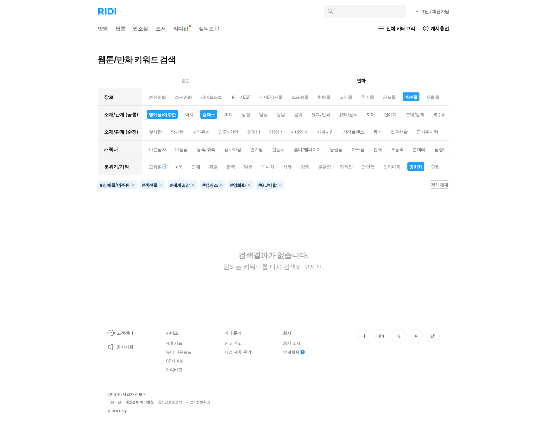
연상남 (275, 132)
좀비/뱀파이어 (307, 149)
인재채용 (291, 351)
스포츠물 (300, 97)
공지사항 (125, 346)
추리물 (367, 97)
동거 (377, 132)
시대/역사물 (271, 97)
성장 (246, 114)
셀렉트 (206, 28)
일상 (263, 114)
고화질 (155, 166)
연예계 (390, 114)
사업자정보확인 (198, 402)
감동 (305, 166)
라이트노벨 (212, 97)
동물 (281, 114)
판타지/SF (241, 97)
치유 (287, 166)
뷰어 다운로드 (179, 351)
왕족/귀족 (206, 149)
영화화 (415, 166)
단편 (435, 166)
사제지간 (325, 132)
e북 (179, 166)
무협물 (432, 97)
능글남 (336, 149)
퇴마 (371, 114)
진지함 (346, 166)
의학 (228, 114)
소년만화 (183, 97)
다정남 (181, 149)
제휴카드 (174, 343)
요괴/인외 (320, 114)
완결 (213, 166)
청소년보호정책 (170, 402)
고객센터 (125, 332)
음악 (298, 114)
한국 (230, 166)
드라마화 (391, 166)
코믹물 (345, 97)
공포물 (389, 97)
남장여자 (442, 149)
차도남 (358, 149)
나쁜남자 (157, 149)
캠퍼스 (208, 114)
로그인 (432, 11)
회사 (189, 114)
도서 (161, 28)
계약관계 (201, 132)
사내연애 (299, 132)
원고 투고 (233, 343)
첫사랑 (155, 132)
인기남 (256, 149)
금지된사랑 (427, 132)
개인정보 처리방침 (139, 402)
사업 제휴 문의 (237, 351)
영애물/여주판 (162, 114)
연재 (196, 166)
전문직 (278, 149)
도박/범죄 (415, 114)
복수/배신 (442, 114)
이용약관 (114, 402)
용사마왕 (232, 149)
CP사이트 (174, 360)
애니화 (267, 166)
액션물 (411, 97)
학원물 (324, 97)
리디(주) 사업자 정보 (124, 394)
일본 (248, 166)
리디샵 (181, 28)
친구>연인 (228, 132)
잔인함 (368, 166)
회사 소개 (291, 343)
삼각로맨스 (353, 132)
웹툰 (121, 28)
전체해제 (439, 184)
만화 (103, 28)
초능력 (397, 149)
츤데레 (418, 149)
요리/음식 (348, 114)
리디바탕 (174, 369)
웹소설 (140, 28)
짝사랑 (177, 132)
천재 (377, 149)
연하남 (253, 132)
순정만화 (157, 97)
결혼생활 (399, 132)
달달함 (324, 166)
